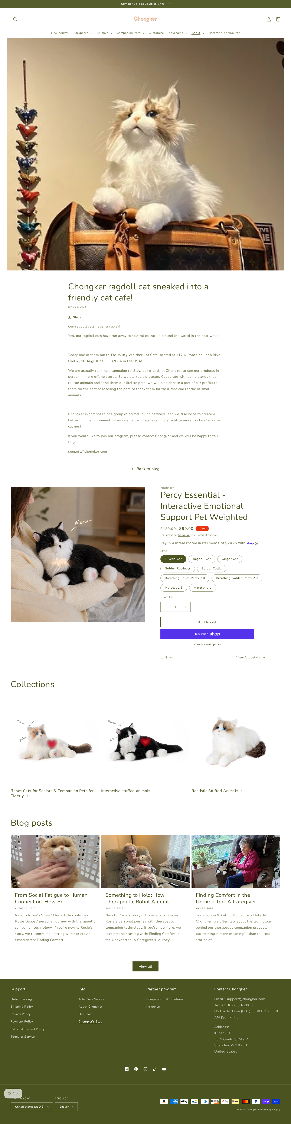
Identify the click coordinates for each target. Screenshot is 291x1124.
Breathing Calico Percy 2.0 (185, 578)
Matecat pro (203, 588)
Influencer (153, 1007)
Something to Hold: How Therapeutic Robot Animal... (139, 898)
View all (145, 966)
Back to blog (148, 468)
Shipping (184, 535)
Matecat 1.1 (174, 588)
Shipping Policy (22, 1007)
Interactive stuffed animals (125, 790)
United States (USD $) (29, 1107)
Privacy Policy (20, 1014)
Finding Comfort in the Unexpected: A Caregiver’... (228, 898)
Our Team (86, 1014)
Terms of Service (23, 1037)
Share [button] (77, 317)
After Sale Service (92, 999)
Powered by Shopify (269, 1109)
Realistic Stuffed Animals (215, 790)
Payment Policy (22, 1022)
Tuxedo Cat (173, 559)
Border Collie (212, 568)
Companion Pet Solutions (164, 999)
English (64, 1107)
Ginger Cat (230, 559)
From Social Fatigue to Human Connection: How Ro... (51, 898)
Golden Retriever (177, 568)
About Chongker (90, 1007)
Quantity (166, 597)
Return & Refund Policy (28, 1029)
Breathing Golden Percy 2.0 (237, 578)
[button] (15, 19)
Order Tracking (21, 999)
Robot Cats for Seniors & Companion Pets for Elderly (52, 793)
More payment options (207, 644)
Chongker (252, 1109)
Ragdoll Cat (202, 559)
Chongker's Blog (90, 1022)
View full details (248, 657)
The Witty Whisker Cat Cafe (134, 355)
